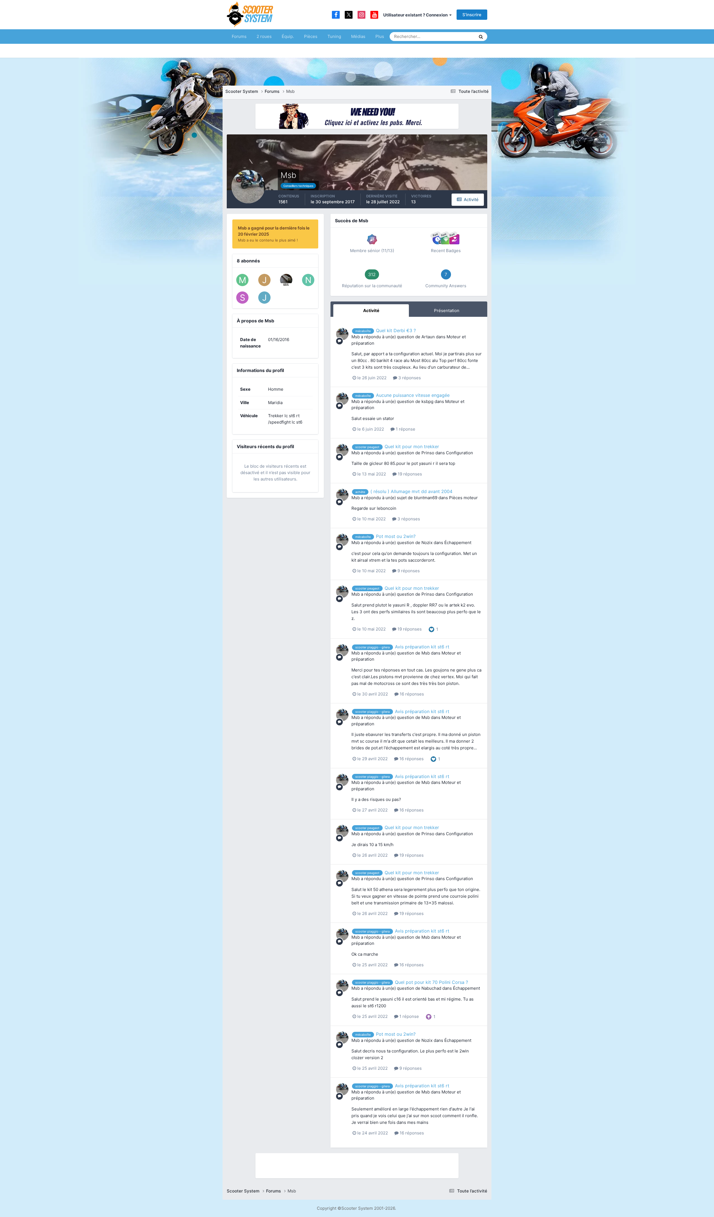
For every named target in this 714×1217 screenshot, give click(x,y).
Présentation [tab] (446, 310)
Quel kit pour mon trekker (412, 446)
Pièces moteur (463, 497)
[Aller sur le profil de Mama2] (242, 280)
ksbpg (427, 401)
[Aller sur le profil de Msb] (342, 334)
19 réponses (409, 474)
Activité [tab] (371, 310)
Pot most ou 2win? (396, 536)
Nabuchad (431, 988)
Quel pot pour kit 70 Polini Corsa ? (431, 982)
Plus (379, 36)
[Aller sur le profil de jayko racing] (264, 280)
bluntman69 (425, 497)
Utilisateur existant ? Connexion (416, 15)
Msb (355, 336)
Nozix (427, 542)
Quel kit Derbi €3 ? (396, 330)
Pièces (310, 36)
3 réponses (409, 377)
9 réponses (408, 570)
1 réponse (405, 429)
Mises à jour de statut (450, 36)
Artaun (428, 336)
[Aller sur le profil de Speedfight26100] (242, 297)
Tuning (334, 36)
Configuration (459, 452)
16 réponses (411, 694)
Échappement (457, 542)
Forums (239, 36)
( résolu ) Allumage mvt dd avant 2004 (411, 491)
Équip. (288, 36)
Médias (358, 36)
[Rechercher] (480, 36)
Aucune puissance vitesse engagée (413, 395)
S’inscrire (471, 14)
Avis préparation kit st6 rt (422, 646)
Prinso (427, 452)
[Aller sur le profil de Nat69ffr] (308, 280)
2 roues (264, 36)
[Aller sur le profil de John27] (264, 297)
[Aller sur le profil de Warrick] (286, 280)
